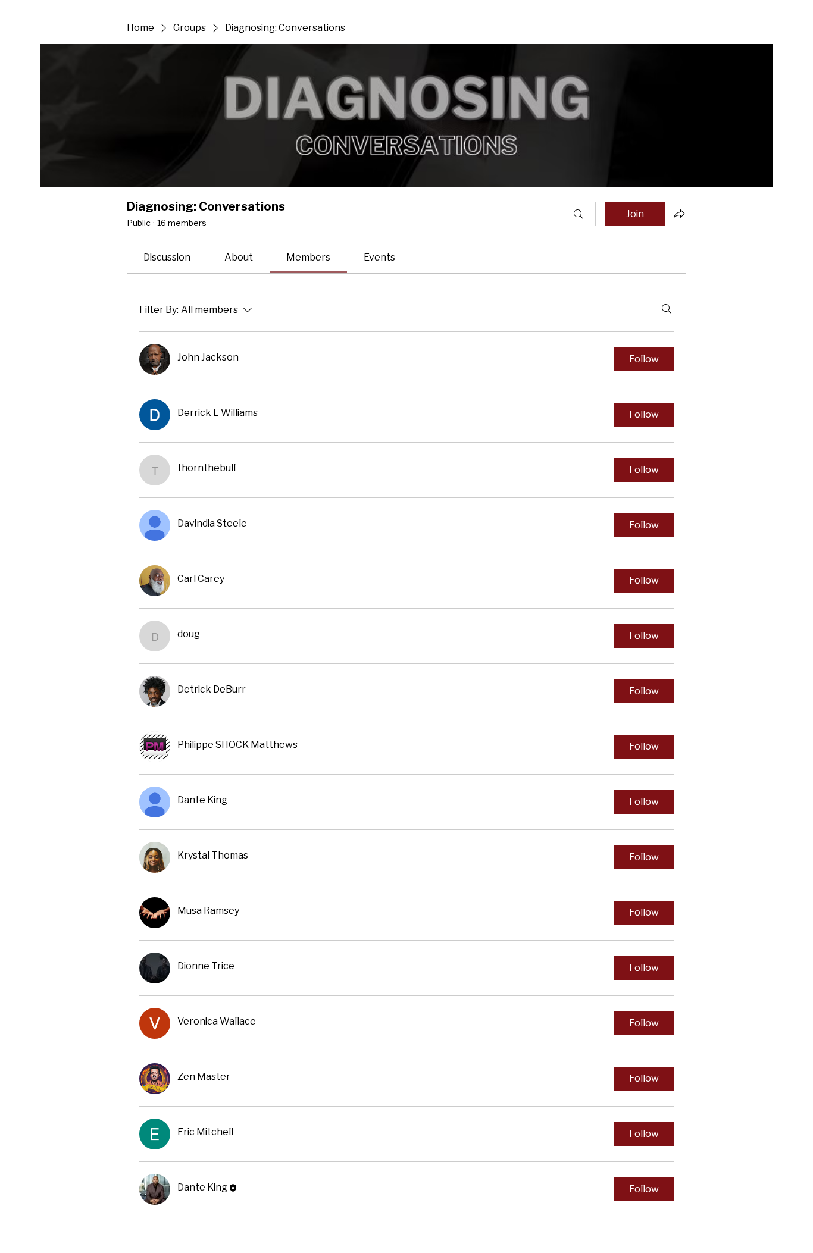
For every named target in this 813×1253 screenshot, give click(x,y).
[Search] (578, 214)
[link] (166, 258)
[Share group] (679, 213)
